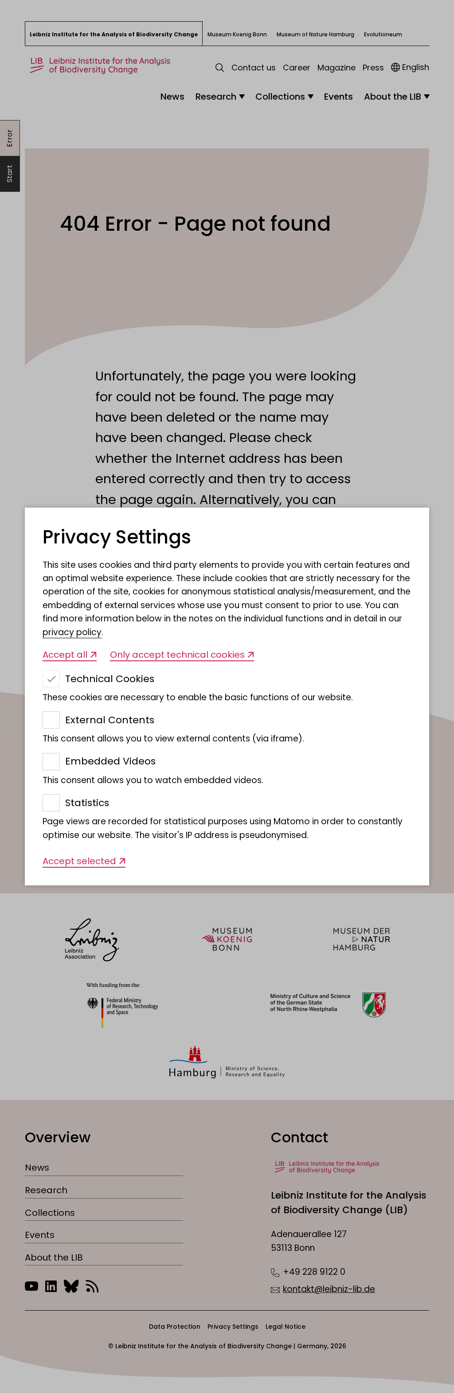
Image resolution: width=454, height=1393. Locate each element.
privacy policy (72, 632)
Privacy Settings (117, 537)
